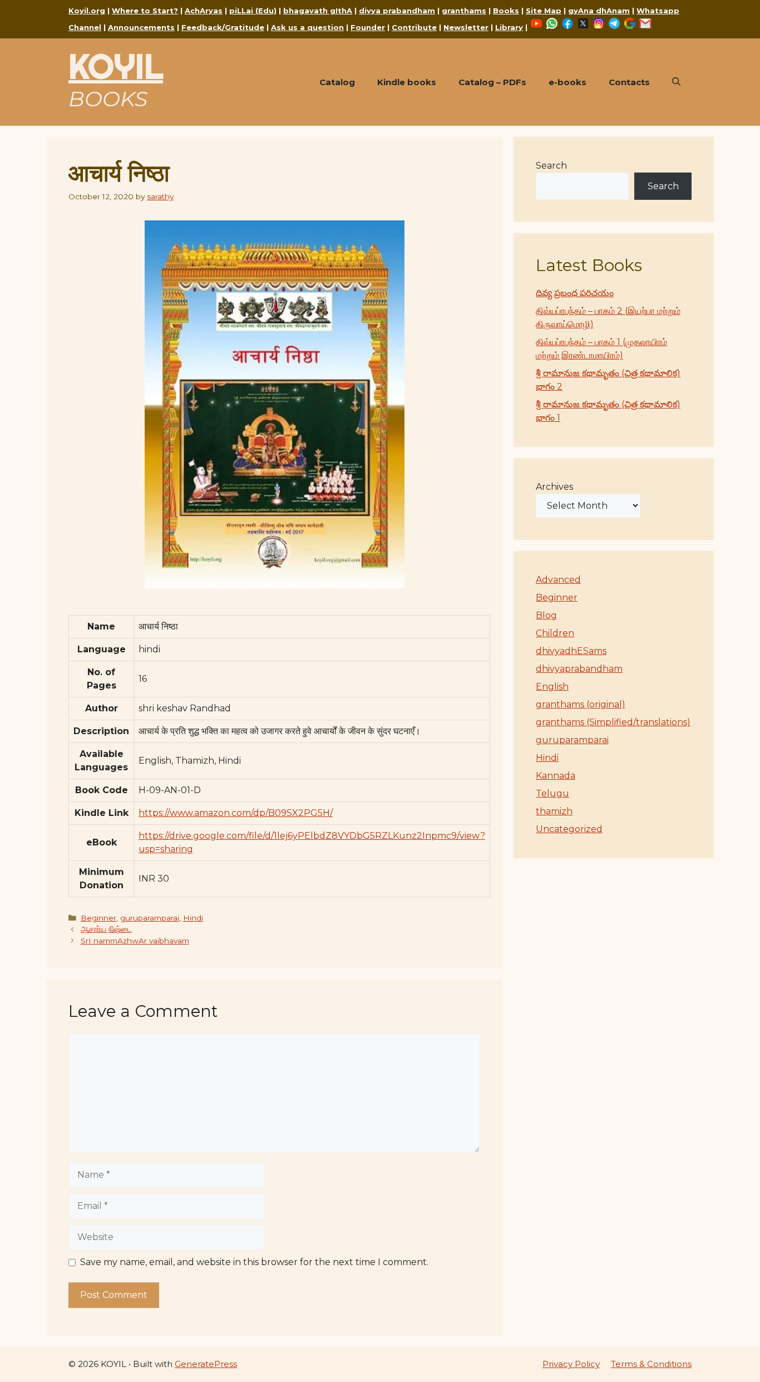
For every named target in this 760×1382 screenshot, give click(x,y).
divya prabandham (397, 10)
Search (551, 165)
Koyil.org (86, 10)
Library (509, 27)
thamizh (554, 811)
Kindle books (406, 82)
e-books (567, 82)
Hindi (193, 917)
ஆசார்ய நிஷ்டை (106, 928)
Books (506, 10)
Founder (368, 27)
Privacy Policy (571, 1364)
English (552, 686)
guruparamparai (149, 917)
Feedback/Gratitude (222, 27)
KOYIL (115, 66)
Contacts (629, 82)
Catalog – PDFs (492, 82)
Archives (554, 486)
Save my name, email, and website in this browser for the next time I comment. (254, 1262)
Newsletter (465, 27)
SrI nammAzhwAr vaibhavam (135, 940)
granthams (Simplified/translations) (613, 722)
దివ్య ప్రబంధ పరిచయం (575, 293)
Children (555, 633)
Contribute (414, 27)
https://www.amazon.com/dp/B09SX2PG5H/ (236, 813)
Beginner (98, 917)
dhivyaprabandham (579, 668)
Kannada (555, 775)
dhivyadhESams (571, 651)
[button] (676, 82)
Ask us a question (307, 27)
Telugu (552, 793)
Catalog (337, 82)
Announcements (141, 27)
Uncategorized (569, 829)
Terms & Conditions (651, 1364)
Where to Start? (145, 10)
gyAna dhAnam (599, 10)
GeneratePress (206, 1364)
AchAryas (204, 10)
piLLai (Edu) (253, 10)
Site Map (543, 10)
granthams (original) (580, 704)
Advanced (558, 579)
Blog (546, 615)
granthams (464, 10)
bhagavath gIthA (317, 10)
